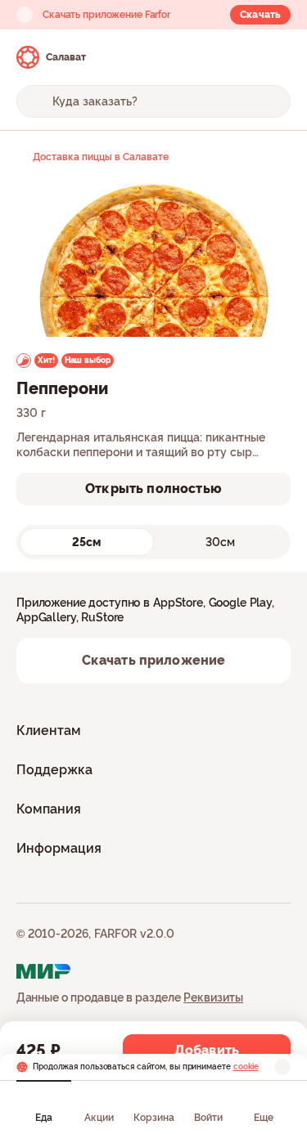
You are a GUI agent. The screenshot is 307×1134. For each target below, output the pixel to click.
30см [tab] (220, 542)
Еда (43, 1117)
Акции (99, 1117)
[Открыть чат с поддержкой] (276, 57)
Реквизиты (213, 997)
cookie (246, 1066)
